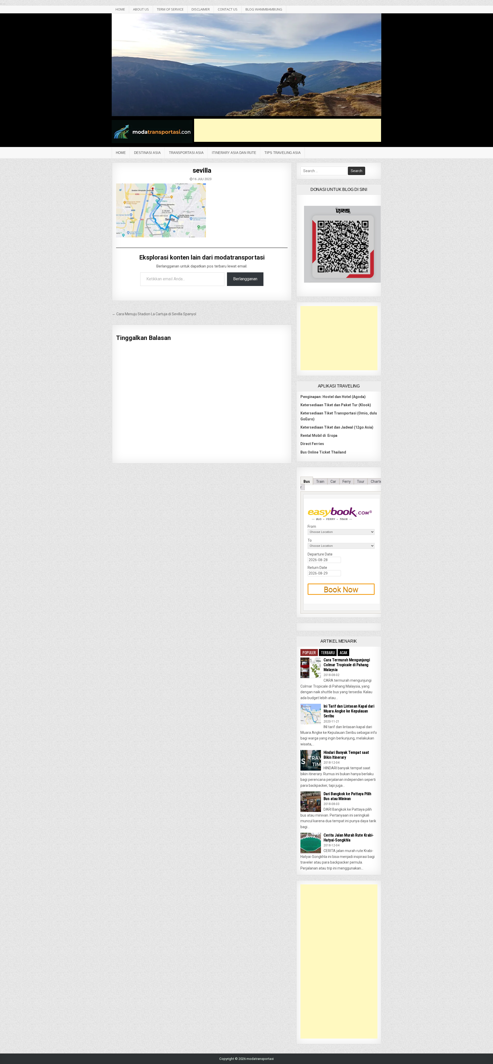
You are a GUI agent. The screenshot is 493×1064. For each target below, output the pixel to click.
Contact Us (228, 9)
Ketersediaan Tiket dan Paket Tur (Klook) (335, 405)
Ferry (347, 481)
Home (121, 153)
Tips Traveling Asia (282, 153)
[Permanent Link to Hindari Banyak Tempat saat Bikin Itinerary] (310, 760)
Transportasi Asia (186, 153)
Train (320, 481)
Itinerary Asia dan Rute (234, 153)
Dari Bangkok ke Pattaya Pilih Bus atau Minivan (347, 796)
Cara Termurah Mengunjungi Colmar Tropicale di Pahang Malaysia (347, 665)
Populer (309, 652)
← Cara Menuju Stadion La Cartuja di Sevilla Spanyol (154, 314)
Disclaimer (201, 9)
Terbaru (328, 652)
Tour (360, 481)
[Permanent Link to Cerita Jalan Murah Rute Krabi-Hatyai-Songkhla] (310, 843)
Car (333, 481)
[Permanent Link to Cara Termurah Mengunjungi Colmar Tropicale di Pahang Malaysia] (310, 668)
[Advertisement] (287, 130)
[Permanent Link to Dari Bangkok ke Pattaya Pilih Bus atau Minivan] (310, 801)
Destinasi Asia (147, 153)
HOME (120, 9)
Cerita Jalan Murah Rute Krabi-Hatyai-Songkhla (349, 838)
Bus (307, 481)
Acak (343, 652)
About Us (141, 9)
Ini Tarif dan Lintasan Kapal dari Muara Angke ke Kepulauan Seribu (349, 711)
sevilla (202, 170)
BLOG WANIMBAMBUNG (263, 9)
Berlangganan (245, 278)
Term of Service (170, 9)
